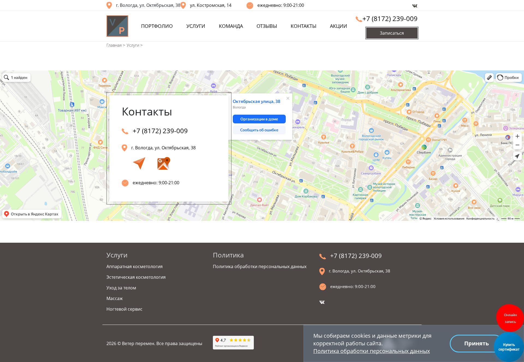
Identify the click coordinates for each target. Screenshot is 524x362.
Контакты (303, 26)
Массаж (114, 298)
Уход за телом (121, 288)
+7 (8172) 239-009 (390, 18)
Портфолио (157, 26)
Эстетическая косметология (136, 277)
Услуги (195, 26)
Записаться (392, 33)
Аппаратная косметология (134, 266)
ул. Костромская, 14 (210, 5)
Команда (231, 26)
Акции (338, 26)
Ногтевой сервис (124, 309)
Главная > (115, 45)
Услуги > (135, 45)
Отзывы (267, 26)
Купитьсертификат (509, 346)
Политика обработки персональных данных (371, 351)
